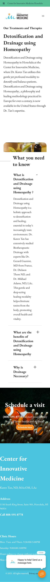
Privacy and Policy (37, 573)
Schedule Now (25, 427)
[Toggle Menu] (4, 3)
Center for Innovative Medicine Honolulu (25, 3)
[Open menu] (43, 16)
